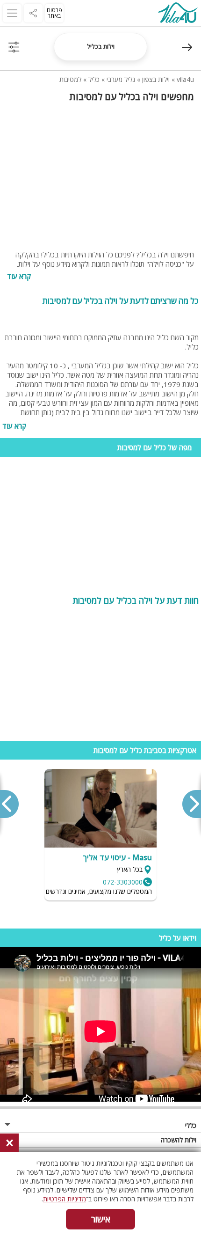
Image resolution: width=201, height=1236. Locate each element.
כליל (94, 79)
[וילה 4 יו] (177, 13)
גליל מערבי (121, 79)
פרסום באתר (54, 13)
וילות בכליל (101, 46)
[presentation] (191, 804)
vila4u (185, 79)
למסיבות (70, 79)
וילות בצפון (156, 79)
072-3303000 (123, 882)
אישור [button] (100, 1219)
